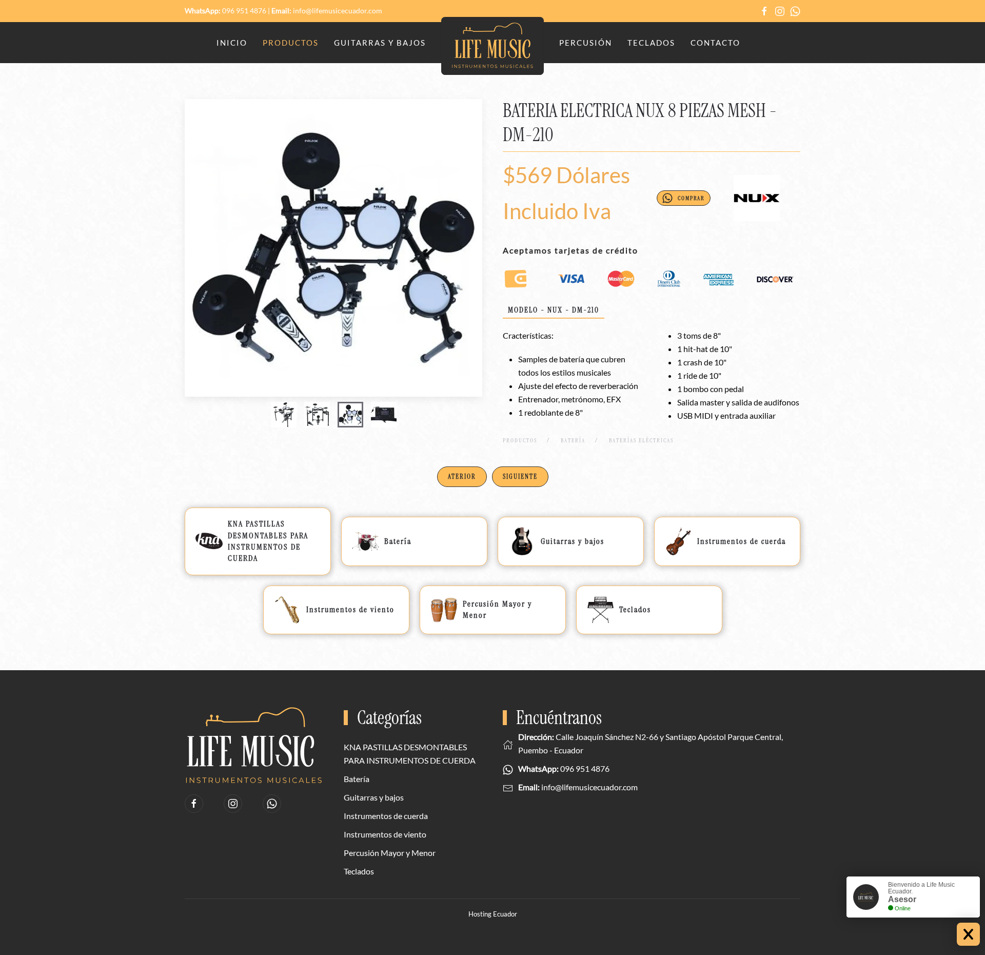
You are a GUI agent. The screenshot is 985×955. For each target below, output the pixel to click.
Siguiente (520, 476)
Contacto (715, 42)
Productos (291, 42)
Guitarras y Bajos (380, 42)
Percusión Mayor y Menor (390, 852)
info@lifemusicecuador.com (337, 10)
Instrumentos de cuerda (386, 816)
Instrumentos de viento (385, 834)
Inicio (231, 42)
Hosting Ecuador (492, 914)
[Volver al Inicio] (492, 46)
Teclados (651, 42)
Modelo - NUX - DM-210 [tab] (553, 310)
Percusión (585, 42)
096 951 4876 (244, 10)
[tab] (284, 414)
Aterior (462, 476)
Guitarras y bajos (374, 797)
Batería (356, 779)
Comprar (691, 198)
